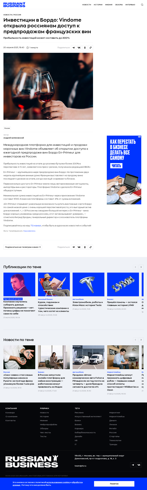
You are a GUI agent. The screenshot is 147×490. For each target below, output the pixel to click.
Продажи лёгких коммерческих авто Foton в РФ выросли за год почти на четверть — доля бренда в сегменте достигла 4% (88, 381)
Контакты (11, 421)
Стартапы (114, 436)
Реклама (79, 413)
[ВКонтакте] (138, 464)
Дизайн (78, 436)
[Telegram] (132, 464)
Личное (113, 425)
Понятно (114, 484)
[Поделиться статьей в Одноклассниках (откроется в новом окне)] (84, 47)
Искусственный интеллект (88, 416)
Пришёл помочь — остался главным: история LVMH (122, 303)
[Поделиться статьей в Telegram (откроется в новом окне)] (73, 47)
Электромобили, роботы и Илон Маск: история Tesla (88, 303)
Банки (78, 421)
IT (75, 444)
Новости (86, 4)
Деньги (112, 421)
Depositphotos (29, 231)
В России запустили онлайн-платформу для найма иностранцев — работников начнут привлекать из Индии (51, 381)
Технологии (115, 440)
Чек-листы (45, 433)
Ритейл (112, 429)
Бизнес (78, 425)
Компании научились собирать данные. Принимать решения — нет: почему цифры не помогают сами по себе (19, 308)
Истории (98, 4)
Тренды (113, 444)
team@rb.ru (80, 466)
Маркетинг (114, 413)
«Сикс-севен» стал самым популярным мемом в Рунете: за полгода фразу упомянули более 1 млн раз (18, 379)
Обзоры (119, 4)
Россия (17, 15)
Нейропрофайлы (48, 425)
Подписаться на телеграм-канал (21, 247)
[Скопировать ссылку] (90, 47)
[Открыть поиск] (142, 4)
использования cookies (58, 482)
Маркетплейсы (116, 416)
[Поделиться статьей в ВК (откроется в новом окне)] (79, 47)
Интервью (130, 4)
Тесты (43, 436)
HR (76, 440)
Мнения (108, 4)
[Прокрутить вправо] (141, 267)
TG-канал (36, 226)
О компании (11, 416)
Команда (10, 413)
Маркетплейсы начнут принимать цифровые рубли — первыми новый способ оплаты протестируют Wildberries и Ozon (123, 382)
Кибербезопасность (85, 433)
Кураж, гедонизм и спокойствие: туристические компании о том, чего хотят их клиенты (53, 306)
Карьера (79, 429)
